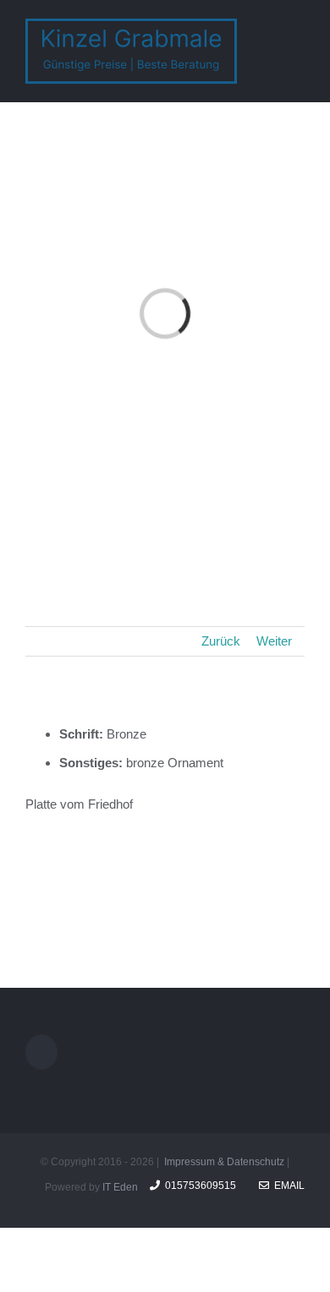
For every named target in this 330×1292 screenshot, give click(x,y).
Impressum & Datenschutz (224, 1162)
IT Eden (120, 1187)
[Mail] (41, 1052)
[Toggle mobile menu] (298, 28)
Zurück (220, 641)
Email (287, 1185)
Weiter (274, 641)
